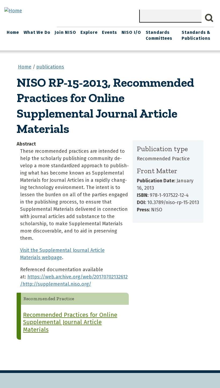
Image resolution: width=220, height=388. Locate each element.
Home (13, 32)
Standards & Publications (196, 35)
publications (50, 67)
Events (109, 32)
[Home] (13, 10)
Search (209, 18)
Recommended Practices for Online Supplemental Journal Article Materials (70, 322)
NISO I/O (131, 32)
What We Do (37, 32)
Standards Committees (159, 35)
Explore (89, 32)
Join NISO (65, 32)
